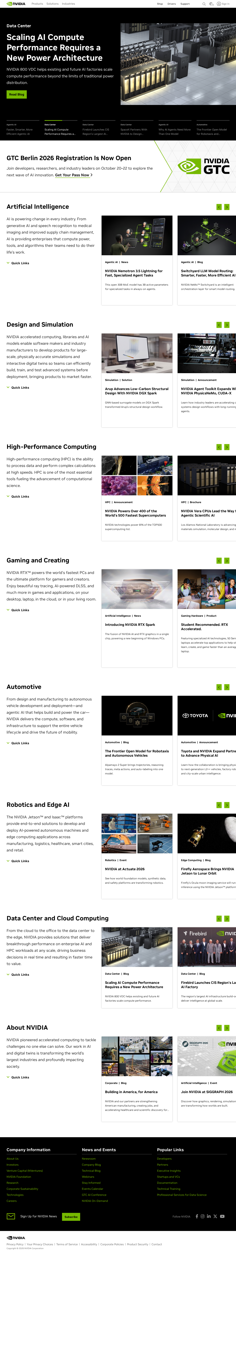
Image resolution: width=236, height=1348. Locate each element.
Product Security (137, 1244)
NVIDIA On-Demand (95, 1201)
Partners (162, 1164)
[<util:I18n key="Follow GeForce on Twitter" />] (215, 1216)
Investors (12, 1164)
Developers (164, 1158)
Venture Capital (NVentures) (25, 1170)
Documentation (167, 1182)
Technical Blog (91, 1170)
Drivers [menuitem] (172, 3)
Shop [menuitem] (160, 3)
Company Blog (91, 1164)
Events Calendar (92, 1188)
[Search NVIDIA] (204, 3)
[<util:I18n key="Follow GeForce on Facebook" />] (197, 1216)
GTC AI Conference (94, 1194)
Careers (12, 1201)
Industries (68, 3)
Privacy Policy (15, 1244)
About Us (12, 1158)
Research (12, 1182)
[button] (211, 5)
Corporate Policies (112, 1244)
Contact (157, 1244)
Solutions (52, 3)
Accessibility (89, 1244)
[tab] (23, 128)
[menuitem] (37, 3)
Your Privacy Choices (40, 1244)
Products (37, 3)
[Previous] (219, 207)
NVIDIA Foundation (19, 1176)
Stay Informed (91, 1182)
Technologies (15, 1194)
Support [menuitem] (185, 3)
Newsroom (89, 1158)
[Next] (226, 207)
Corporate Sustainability (22, 1188)
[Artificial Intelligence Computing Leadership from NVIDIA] (16, 4)
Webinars (88, 1176)
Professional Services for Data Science (182, 1194)
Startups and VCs (168, 1176)
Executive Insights (169, 1170)
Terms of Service (67, 1244)
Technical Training (168, 1188)
